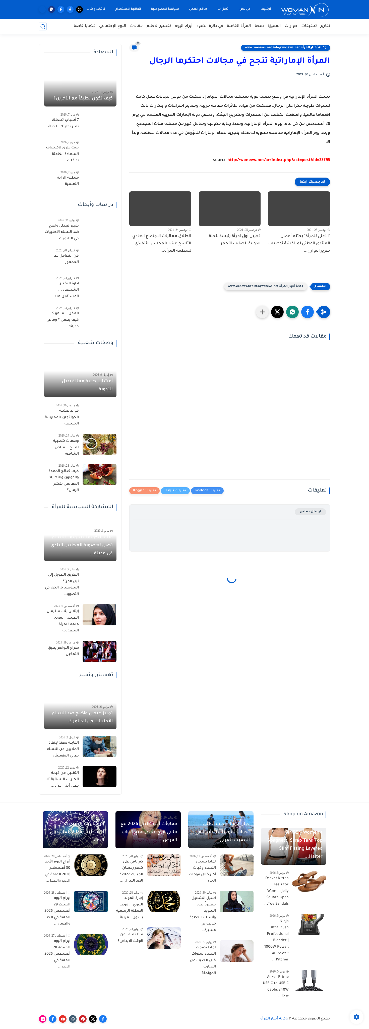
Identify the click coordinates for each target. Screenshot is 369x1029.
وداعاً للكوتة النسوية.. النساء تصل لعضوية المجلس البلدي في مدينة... (81, 545)
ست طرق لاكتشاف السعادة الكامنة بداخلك (62, 154)
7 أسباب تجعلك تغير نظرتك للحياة (63, 123)
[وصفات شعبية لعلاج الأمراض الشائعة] (99, 444)
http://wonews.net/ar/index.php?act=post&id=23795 (278, 160)
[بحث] (42, 26)
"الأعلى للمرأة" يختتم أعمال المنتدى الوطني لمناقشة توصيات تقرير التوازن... (299, 243)
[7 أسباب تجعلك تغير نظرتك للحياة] (99, 123)
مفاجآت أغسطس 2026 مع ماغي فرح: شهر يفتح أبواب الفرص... (148, 832)
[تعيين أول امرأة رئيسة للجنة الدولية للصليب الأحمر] (230, 208)
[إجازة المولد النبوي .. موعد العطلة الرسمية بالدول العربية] (164, 901)
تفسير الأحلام (159, 26)
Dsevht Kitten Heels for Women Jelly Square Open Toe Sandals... (276, 891)
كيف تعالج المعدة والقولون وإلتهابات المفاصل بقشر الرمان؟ (63, 481)
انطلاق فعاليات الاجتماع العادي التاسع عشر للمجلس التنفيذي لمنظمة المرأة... (161, 243)
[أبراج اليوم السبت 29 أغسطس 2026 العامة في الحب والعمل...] (91, 901)
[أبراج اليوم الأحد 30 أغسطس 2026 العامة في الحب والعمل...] (91, 865)
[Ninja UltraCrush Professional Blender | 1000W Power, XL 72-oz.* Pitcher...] (309, 924)
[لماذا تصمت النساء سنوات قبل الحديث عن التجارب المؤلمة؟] (237, 951)
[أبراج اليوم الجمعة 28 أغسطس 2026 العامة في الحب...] (91, 944)
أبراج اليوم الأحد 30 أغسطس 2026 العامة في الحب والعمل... (57, 871)
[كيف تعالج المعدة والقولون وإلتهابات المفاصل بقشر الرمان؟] (99, 474)
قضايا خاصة (84, 26)
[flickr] (42, 1019)
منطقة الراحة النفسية (68, 181)
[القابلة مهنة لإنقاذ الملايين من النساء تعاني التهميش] (99, 746)
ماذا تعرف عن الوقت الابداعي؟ (130, 938)
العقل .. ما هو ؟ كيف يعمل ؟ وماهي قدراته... (62, 320)
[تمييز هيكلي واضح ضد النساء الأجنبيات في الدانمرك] (99, 229)
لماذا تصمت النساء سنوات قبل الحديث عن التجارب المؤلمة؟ (203, 961)
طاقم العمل (198, 9)
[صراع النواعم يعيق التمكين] (99, 651)
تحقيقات (309, 26)
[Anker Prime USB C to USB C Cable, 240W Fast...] (309, 980)
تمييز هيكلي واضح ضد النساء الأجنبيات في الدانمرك (62, 232)
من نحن (245, 9)
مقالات (136, 26)
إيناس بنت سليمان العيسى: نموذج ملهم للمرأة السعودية (63, 621)
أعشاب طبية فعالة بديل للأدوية (87, 385)
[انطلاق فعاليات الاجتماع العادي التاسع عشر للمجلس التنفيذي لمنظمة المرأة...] (160, 208)
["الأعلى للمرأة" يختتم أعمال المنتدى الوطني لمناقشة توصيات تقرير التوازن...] (299, 208)
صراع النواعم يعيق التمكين (63, 651)
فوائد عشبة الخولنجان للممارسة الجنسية (62, 417)
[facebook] (70, 9)
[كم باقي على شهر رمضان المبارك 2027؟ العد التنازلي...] (164, 865)
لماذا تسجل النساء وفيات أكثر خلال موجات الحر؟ (202, 871)
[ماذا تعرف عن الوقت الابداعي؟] (164, 938)
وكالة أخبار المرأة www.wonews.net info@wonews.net (285, 47)
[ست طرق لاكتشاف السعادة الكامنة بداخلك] (99, 151)
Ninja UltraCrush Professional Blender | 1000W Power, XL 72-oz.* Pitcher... (276, 940)
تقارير (325, 26)
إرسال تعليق (310, 512)
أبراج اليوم (184, 26)
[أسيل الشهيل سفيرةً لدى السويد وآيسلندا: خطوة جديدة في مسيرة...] (237, 901)
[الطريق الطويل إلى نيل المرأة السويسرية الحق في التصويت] (99, 578)
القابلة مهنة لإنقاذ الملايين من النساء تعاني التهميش (63, 749)
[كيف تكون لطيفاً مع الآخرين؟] (80, 86)
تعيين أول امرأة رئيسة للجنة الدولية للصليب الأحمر (235, 240)
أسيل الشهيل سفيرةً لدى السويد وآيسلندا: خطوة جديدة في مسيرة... (203, 914)
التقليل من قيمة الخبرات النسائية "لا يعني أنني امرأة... (62, 779)
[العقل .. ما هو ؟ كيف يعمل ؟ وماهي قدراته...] (99, 317)
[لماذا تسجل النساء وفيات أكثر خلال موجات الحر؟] (237, 865)
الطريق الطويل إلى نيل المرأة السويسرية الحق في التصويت (62, 585)
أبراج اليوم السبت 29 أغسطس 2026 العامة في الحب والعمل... (57, 911)
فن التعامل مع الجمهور (66, 259)
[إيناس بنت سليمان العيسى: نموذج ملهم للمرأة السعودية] (99, 614)
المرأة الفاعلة (239, 26)
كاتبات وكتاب (96, 9)
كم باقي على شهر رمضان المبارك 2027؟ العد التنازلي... (131, 871)
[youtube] (63, 1019)
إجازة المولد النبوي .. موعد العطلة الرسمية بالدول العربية (129, 908)
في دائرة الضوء (209, 26)
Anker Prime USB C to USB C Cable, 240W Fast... (276, 987)
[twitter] (79, 9)
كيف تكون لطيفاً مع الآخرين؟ (83, 98)
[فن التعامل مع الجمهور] (99, 259)
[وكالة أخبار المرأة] (305, 9)
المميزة (274, 26)
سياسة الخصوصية (165, 9)
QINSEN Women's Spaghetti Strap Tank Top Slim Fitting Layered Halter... (295, 844)
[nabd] (42, 9)
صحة (259, 26)
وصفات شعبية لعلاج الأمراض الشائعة (66, 447)
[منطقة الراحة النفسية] (99, 181)
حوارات (291, 26)
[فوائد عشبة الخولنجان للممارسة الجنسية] (99, 414)
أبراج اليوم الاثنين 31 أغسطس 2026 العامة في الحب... (77, 832)
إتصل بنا (223, 9)
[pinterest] (83, 1019)
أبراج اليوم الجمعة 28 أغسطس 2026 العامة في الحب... (57, 954)
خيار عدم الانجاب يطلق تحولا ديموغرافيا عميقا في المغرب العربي (222, 832)
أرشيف (266, 9)
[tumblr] (73, 1019)
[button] (307, 312)
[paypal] (51, 9)
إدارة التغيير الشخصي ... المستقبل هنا (67, 290)
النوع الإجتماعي (112, 26)
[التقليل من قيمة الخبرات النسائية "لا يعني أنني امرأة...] (99, 776)
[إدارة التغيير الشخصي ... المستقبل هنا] (99, 287)
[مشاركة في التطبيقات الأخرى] (262, 312)
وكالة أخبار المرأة (274, 1019)
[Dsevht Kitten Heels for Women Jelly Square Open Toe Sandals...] (309, 881)
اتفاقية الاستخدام (128, 9)
